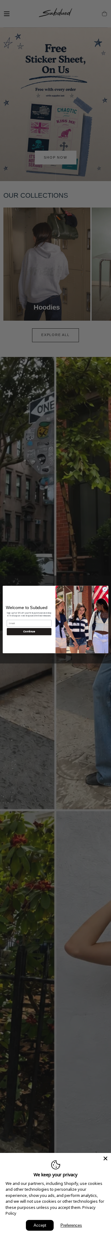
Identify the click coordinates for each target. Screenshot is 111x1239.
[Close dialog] (104, 589)
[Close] (105, 1158)
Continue (29, 631)
